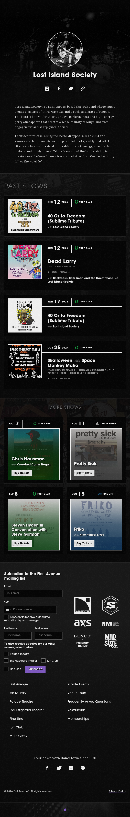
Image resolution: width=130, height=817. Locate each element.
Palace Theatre (19, 654)
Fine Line (15, 669)
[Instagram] (47, 88)
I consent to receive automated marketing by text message (27, 619)
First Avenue (18, 684)
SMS (6, 602)
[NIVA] (110, 624)
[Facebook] (59, 88)
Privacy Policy (117, 791)
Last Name (41, 628)
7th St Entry (17, 693)
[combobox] (8, 610)
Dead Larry (62, 261)
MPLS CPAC (18, 736)
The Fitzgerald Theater (23, 661)
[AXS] (82, 623)
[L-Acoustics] (82, 605)
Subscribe (35, 669)
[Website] (83, 88)
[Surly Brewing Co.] (110, 605)
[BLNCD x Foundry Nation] (82, 640)
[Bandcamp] (71, 88)
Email (7, 586)
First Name (10, 628)
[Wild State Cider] (110, 640)
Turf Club (52, 661)
